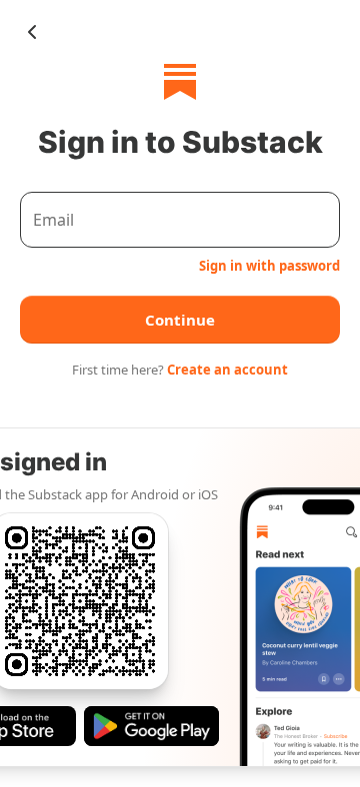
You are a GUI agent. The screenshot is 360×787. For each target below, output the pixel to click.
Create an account (227, 370)
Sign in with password (269, 266)
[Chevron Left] (32, 32)
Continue (180, 320)
